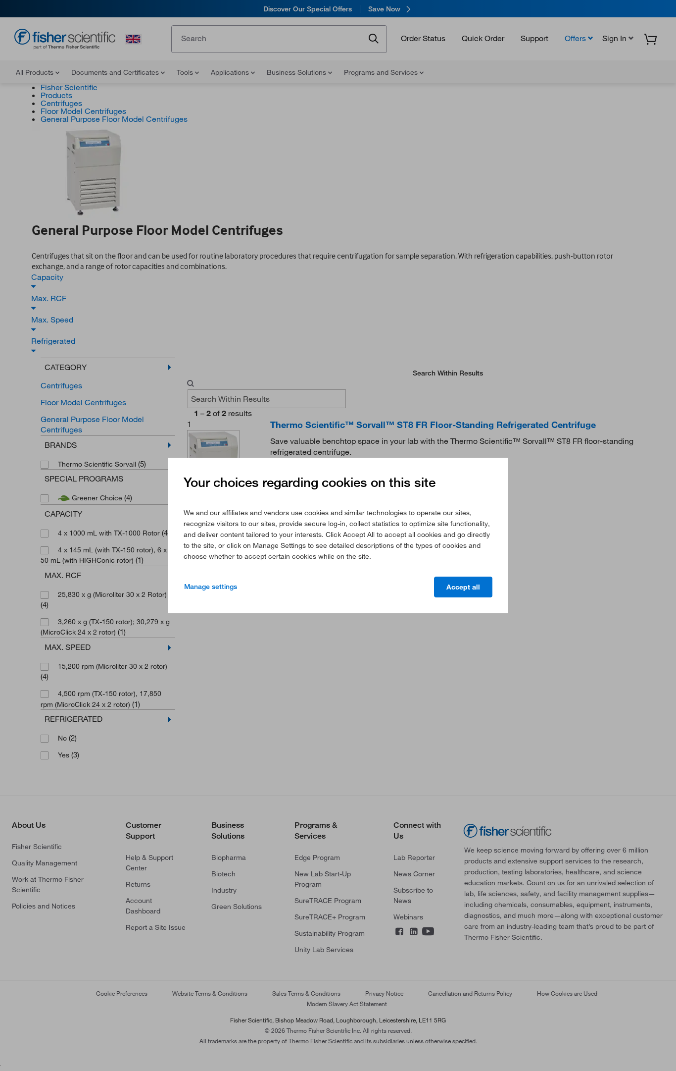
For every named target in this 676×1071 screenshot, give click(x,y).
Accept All (463, 587)
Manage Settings (210, 586)
